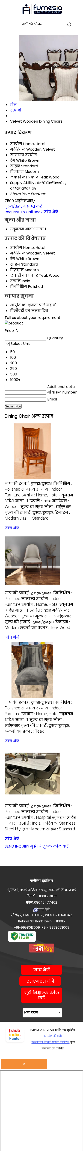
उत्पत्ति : (40, 501)
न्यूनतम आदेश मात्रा (27, 229)
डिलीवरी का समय (25, 310)
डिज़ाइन (17, 270)
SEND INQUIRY (17, 846)
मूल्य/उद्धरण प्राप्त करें (23, 206)
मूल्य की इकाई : (29, 512)
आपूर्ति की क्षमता (24, 305)
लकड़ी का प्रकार (24, 275)
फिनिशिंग (18, 286)
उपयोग (16, 247)
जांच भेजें (51, 212)
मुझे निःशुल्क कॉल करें (49, 846)
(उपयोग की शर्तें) (53, 1036)
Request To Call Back (24, 212)
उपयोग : (39, 495)
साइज (15, 264)
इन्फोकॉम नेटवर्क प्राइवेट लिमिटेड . (51, 1042)
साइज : (34, 518)
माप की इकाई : (28, 483)
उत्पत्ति (15, 281)
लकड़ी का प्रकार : (45, 627)
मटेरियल (17, 253)
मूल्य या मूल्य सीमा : (46, 506)
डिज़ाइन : (30, 829)
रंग (12, 258)
